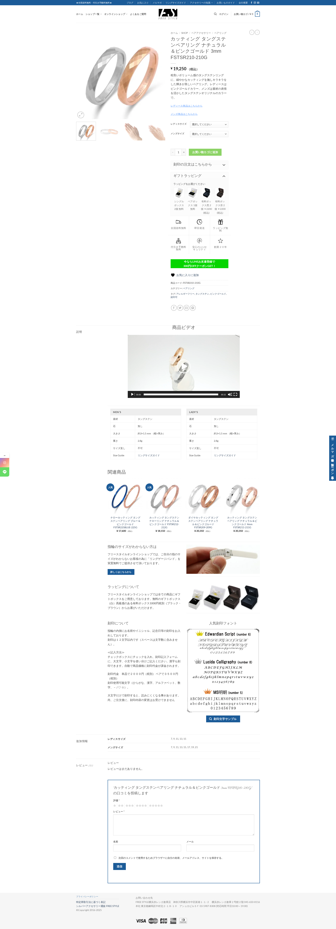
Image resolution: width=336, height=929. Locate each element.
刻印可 (174, 297)
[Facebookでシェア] (174, 308)
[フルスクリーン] (235, 394)
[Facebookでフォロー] (251, 3)
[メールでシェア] (186, 308)
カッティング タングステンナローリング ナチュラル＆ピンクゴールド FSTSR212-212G (164, 522)
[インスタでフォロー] (255, 3)
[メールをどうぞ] (258, 3)
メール (190, 841)
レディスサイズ (179, 124)
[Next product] (251, 32)
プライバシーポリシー (87, 896)
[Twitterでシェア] (180, 308)
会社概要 (243, 2)
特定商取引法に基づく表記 (91, 901)
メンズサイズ (177, 133)
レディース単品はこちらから (186, 105)
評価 (116, 800)
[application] (184, 366)
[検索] (215, 14)
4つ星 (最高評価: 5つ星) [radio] (141, 805)
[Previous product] (257, 32)
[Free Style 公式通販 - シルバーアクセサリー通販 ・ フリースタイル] (168, 14)
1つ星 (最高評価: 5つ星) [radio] (114, 805)
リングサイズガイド (176, 2)
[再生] (133, 394)
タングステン (202, 293)
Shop (184, 33)
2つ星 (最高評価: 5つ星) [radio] (120, 805)
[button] (247, 14)
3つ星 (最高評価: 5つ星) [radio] (129, 805)
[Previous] (82, 74)
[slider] (181, 394)
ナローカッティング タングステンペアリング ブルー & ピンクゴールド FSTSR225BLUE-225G (125, 522)
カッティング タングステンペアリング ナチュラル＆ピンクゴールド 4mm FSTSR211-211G (242, 522)
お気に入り (143, 2)
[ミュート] (230, 394)
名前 (115, 841)
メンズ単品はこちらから (184, 113)
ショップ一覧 (93, 14)
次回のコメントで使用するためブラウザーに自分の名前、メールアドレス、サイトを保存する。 (171, 857)
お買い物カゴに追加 (205, 152)
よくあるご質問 (138, 14)
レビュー (119, 811)
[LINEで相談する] (4, 472)
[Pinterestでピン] (193, 308)
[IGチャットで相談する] (4, 462)
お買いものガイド (226, 2)
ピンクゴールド (218, 293)
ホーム (79, 14)
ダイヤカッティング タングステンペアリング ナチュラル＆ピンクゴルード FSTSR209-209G (203, 522)
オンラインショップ (114, 14)
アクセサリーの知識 (200, 2)
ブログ (130, 2)
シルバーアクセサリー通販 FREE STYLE (97, 905)
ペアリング (220, 33)
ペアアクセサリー (201, 33)
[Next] (159, 74)
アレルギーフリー (185, 293)
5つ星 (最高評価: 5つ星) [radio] (155, 805)
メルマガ (157, 2)
